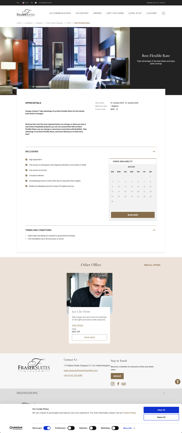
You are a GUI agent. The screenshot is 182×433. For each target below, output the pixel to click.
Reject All (161, 417)
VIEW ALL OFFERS (152, 265)
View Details (77, 325)
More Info (127, 428)
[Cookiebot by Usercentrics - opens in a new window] (16, 428)
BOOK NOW (89, 337)
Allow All (161, 410)
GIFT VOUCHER (115, 13)
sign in (162, 3)
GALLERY (151, 13)
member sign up (152, 3)
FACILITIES (82, 13)
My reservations (45, 3)
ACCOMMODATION (60, 13)
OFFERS (97, 13)
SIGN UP (117, 376)
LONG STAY (135, 13)
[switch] (71, 428)
